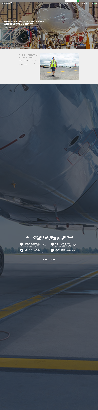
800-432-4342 (62, 0)
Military (74, 3)
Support (56, 0)
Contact (90, 3)
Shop (95, 3)
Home (52, 0)
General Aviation (82, 3)
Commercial (67, 3)
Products (59, 3)
